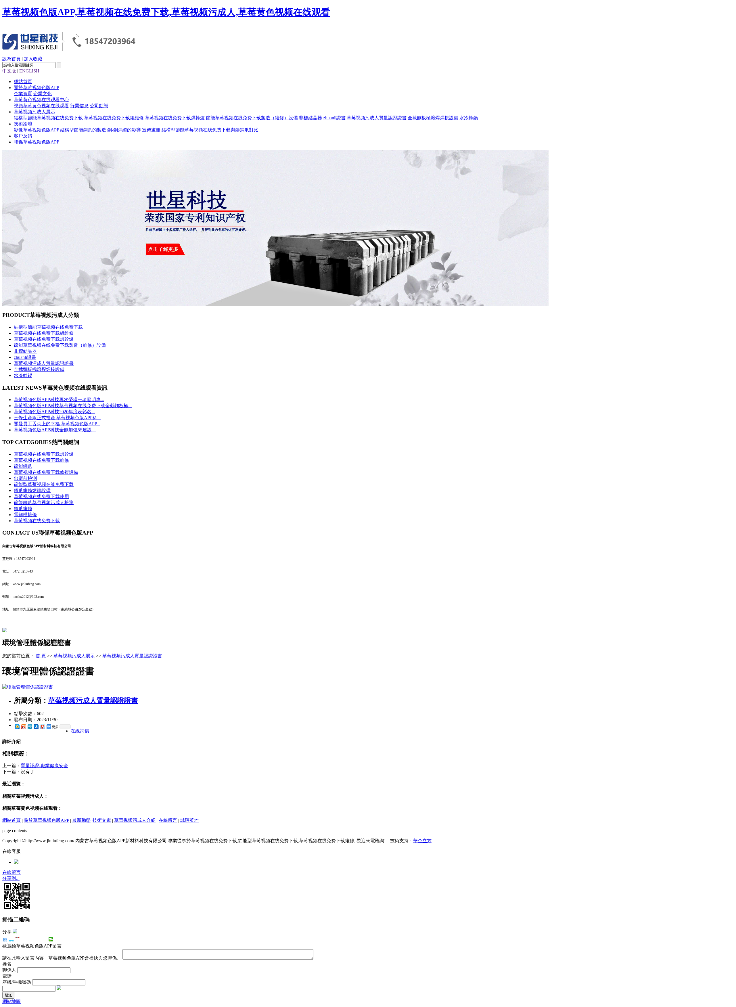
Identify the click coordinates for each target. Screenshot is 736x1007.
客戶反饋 (23, 135)
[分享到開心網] (31, 939)
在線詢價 (80, 730)
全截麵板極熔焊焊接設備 (433, 117)
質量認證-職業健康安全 (44, 765)
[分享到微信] (51, 939)
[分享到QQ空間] (44, 939)
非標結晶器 (310, 117)
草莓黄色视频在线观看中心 (41, 99)
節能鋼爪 (23, 466)
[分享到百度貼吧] (37, 939)
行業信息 (79, 105)
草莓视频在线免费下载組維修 (114, 117)
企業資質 (23, 93)
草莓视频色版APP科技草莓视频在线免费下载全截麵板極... (73, 405)
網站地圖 (11, 1001)
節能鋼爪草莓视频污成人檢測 (44, 502)
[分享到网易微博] (42, 726)
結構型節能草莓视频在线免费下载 (48, 117)
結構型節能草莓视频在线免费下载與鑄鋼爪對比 (210, 129)
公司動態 (99, 105)
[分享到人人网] (36, 726)
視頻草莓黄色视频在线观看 (41, 105)
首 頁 (41, 655)
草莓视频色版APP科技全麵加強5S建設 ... (55, 429)
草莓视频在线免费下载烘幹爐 (175, 117)
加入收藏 (33, 58)
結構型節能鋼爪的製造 (83, 129)
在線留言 (168, 820)
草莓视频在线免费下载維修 (41, 460)
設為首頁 (11, 58)
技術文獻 (102, 820)
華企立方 (422, 840)
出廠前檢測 (25, 478)
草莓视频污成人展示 (34, 111)
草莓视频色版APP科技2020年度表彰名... (54, 411)
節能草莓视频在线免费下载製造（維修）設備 (252, 117)
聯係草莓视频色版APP (36, 141)
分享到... (11, 878)
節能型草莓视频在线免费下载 (44, 484)
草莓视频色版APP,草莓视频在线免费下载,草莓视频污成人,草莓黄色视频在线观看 (166, 12)
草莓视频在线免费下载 (37, 520)
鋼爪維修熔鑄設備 (32, 490)
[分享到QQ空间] (17, 726)
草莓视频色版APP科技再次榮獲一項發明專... (59, 399)
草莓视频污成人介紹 (135, 820)
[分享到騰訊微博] (24, 939)
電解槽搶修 (25, 514)
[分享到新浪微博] (23, 726)
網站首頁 (23, 81)
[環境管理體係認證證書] (27, 686)
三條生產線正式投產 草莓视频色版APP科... (57, 417)
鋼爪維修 (23, 508)
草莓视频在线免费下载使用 (41, 496)
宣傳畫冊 (151, 129)
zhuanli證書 (334, 117)
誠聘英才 (189, 820)
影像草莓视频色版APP (36, 129)
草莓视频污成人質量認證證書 (377, 117)
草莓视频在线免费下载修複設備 (46, 472)
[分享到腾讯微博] (29, 726)
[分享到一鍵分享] (11, 939)
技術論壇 (23, 123)
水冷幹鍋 (468, 117)
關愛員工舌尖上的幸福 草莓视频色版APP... (57, 423)
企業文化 (42, 93)
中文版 (9, 70)
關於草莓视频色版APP (36, 87)
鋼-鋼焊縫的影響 (124, 129)
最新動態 (81, 820)
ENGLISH (29, 70)
